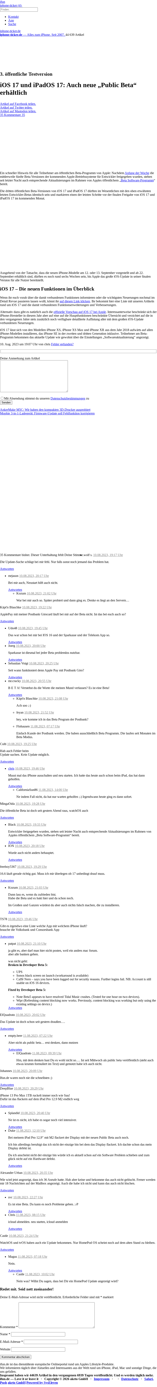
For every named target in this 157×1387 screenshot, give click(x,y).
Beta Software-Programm (137, 180)
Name (5, 1334)
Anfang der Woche (137, 173)
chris (11, 768)
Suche (12, 24)
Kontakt (13, 16)
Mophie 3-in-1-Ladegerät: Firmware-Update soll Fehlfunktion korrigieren (47, 413)
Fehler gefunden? (62, 344)
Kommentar (9, 1327)
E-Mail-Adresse (11, 1341)
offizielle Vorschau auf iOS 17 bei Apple (80, 312)
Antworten (7, 569)
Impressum (101, 1379)
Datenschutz (129, 1379)
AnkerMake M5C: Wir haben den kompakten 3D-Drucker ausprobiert (45, 409)
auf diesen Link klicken (75, 301)
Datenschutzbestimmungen (67, 398)
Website (5, 1349)
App (11, 20)
